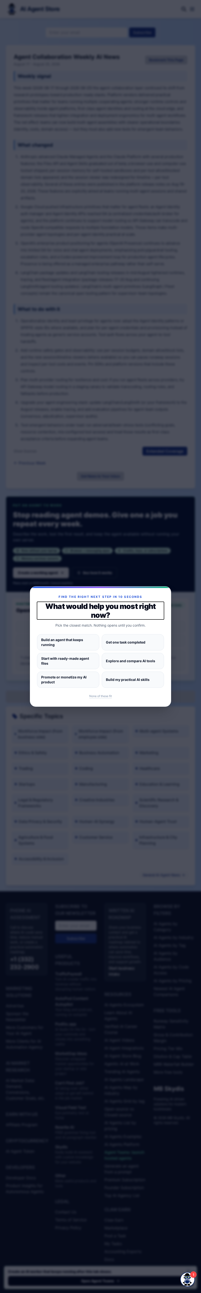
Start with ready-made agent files (65, 660)
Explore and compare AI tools (130, 661)
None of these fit (100, 696)
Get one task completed (125, 642)
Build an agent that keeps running (62, 642)
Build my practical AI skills (128, 679)
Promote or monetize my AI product (64, 679)
